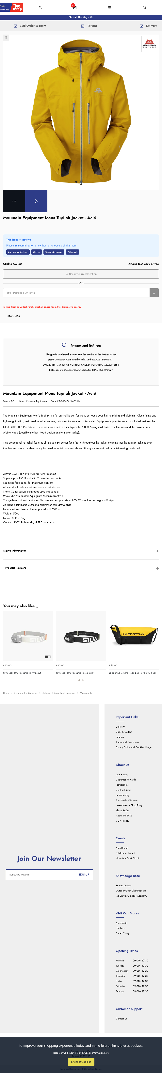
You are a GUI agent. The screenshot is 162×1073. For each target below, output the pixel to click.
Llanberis (120, 928)
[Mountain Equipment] (149, 44)
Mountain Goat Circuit (127, 858)
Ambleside (121, 923)
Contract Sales (123, 790)
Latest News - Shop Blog (129, 805)
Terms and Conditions (127, 742)
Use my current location (82, 274)
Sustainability (122, 795)
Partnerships (122, 785)
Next (155, 648)
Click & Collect (124, 732)
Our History (122, 774)
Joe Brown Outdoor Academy (131, 896)
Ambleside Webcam (127, 800)
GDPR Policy (122, 821)
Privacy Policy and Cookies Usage (134, 747)
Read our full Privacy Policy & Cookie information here (81, 1053)
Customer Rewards (126, 780)
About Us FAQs (124, 815)
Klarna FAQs (122, 810)
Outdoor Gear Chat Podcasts (131, 891)
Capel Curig (122, 933)
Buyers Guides (123, 885)
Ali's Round (122, 848)
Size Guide (13, 315)
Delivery (120, 727)
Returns (120, 737)
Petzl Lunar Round (125, 853)
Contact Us (121, 1019)
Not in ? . (28, 301)
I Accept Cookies (81, 1061)
